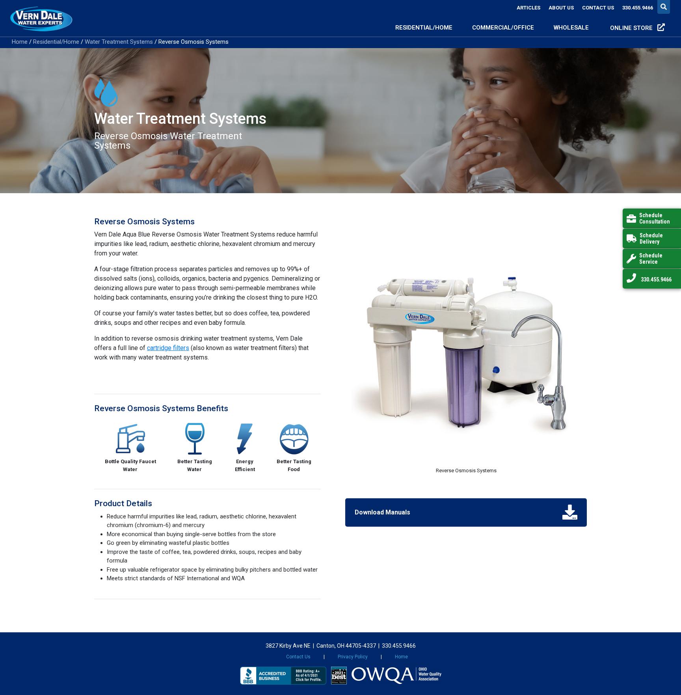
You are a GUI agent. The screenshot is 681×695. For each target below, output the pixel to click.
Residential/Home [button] (423, 27)
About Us (561, 8)
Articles (528, 8)
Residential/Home (56, 41)
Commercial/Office (503, 27)
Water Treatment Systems (119, 41)
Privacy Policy (353, 657)
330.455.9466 (637, 8)
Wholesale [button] (572, 27)
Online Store (632, 28)
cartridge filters (168, 348)
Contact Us (598, 8)
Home (20, 41)
